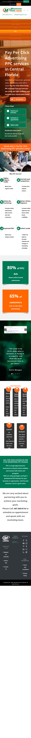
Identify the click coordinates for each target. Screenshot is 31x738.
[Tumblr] (26, 546)
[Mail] (26, 549)
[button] (15, 112)
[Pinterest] (23, 546)
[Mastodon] (26, 552)
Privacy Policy (25, 574)
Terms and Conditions (25, 567)
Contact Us (6, 568)
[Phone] (23, 552)
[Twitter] (26, 540)
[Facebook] (23, 540)
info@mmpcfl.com (20, 15)
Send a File (6, 562)
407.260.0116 (7, 15)
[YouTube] (23, 543)
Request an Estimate (6, 554)
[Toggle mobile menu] (28, 10)
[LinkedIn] (23, 549)
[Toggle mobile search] (24, 10)
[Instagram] (26, 543)
